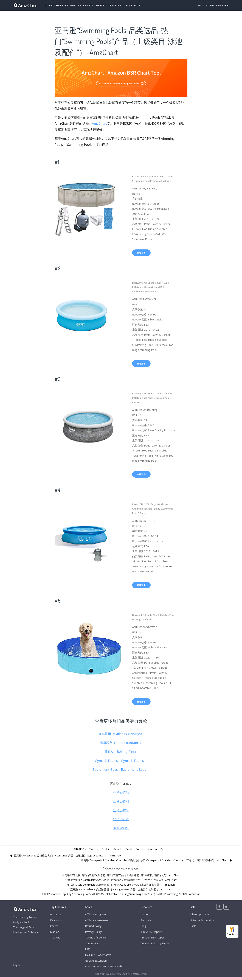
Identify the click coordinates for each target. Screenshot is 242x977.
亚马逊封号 (121, 810)
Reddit (106, 849)
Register (222, 5)
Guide (144, 914)
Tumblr (117, 849)
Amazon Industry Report (156, 943)
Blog (143, 926)
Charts (88, 5)
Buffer (139, 849)
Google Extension (96, 960)
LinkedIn (152, 849)
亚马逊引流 (121, 819)
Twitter (93, 849)
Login (210, 5)
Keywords (56, 920)
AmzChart (99, 123)
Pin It (163, 849)
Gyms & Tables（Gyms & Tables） (121, 760)
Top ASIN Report (151, 932)
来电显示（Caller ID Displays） (121, 734)
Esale (193, 926)
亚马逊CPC (121, 828)
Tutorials (146, 920)
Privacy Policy (93, 932)
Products (56, 5)
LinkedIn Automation (202, 920)
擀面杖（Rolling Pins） (121, 751)
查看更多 (141, 252)
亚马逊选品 (121, 792)
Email (129, 849)
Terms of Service (95, 937)
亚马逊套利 (121, 801)
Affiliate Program (95, 914)
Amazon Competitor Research (103, 966)
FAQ (87, 949)
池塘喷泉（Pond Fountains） (121, 743)
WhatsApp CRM (199, 914)
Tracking (55, 937)
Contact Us (92, 943)
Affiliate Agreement (97, 920)
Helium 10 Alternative (98, 955)
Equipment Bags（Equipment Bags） (121, 769)
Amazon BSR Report (153, 937)
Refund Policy (93, 926)
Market (101, 5)
